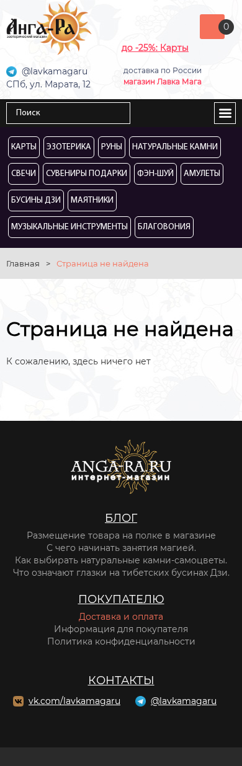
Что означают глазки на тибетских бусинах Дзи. (121, 572)
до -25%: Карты (155, 47)
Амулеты (202, 173)
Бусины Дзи (36, 200)
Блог (121, 518)
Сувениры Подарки (86, 173)
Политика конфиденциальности (121, 641)
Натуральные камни (175, 147)
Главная (23, 263)
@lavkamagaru (184, 701)
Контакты (121, 680)
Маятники (92, 200)
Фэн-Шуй (155, 173)
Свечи (23, 173)
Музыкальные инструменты (69, 227)
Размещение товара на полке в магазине (121, 535)
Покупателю (121, 599)
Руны (111, 147)
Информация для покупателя (121, 629)
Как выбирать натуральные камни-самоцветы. (121, 560)
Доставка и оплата (121, 616)
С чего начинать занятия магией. (121, 547)
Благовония (164, 227)
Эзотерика (69, 147)
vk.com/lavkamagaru (74, 701)
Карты (24, 147)
